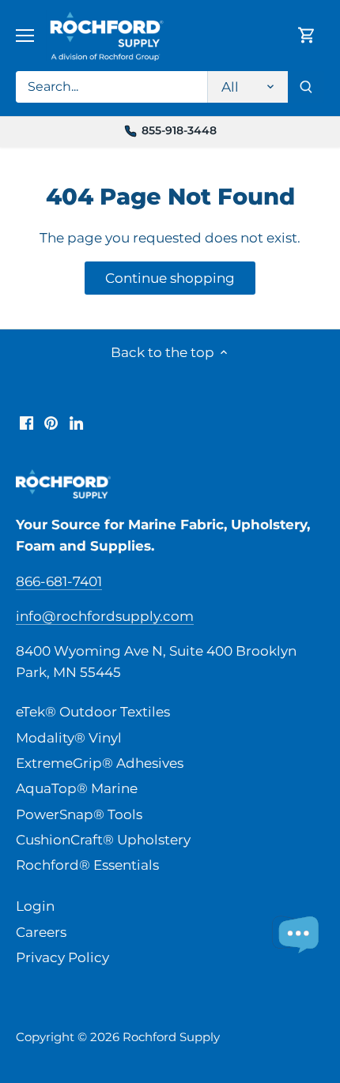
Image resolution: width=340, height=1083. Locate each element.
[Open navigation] (25, 35)
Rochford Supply (171, 1036)
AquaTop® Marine (77, 788)
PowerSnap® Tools (79, 814)
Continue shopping (170, 278)
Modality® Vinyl (69, 738)
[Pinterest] (51, 422)
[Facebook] (26, 422)
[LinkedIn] (76, 422)
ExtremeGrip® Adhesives (99, 763)
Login (35, 906)
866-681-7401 (59, 581)
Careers (41, 932)
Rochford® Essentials (87, 865)
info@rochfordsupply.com (105, 616)
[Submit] (306, 87)
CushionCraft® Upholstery (103, 840)
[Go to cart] (306, 35)
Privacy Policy (62, 957)
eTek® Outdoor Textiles (93, 712)
